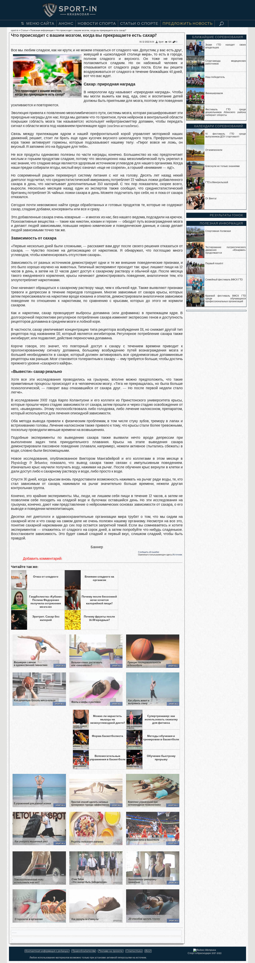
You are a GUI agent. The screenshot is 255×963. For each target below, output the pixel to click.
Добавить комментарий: (42, 559)
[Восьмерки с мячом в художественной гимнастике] (39, 667)
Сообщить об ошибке (148, 552)
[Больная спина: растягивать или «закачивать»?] (96, 667)
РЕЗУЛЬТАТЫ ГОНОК (226, 215)
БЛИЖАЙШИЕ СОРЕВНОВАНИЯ (217, 37)
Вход (148, 951)
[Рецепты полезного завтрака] (96, 844)
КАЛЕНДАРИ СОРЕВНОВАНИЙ (218, 126)
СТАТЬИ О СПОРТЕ (139, 23)
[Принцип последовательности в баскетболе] (152, 667)
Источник (177, 554)
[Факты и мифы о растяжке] (96, 705)
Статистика (134, 951)
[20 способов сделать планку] (152, 921)
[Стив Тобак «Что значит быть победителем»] (96, 884)
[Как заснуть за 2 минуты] (96, 921)
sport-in (14, 30)
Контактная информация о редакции (47, 951)
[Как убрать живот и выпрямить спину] (152, 705)
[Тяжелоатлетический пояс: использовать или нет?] (39, 884)
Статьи (24, 30)
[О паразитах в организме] (39, 921)
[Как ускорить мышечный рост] (39, 844)
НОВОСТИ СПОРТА (97, 23)
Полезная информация (42, 30)
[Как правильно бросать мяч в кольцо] (39, 705)
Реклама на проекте (111, 951)
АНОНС (66, 23)
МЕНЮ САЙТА (40, 23)
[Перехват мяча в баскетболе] (152, 844)
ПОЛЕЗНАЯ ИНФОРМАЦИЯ (221, 223)
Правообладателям (83, 951)
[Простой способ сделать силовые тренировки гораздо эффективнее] (96, 806)
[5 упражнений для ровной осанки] (39, 806)
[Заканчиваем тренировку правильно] (152, 884)
